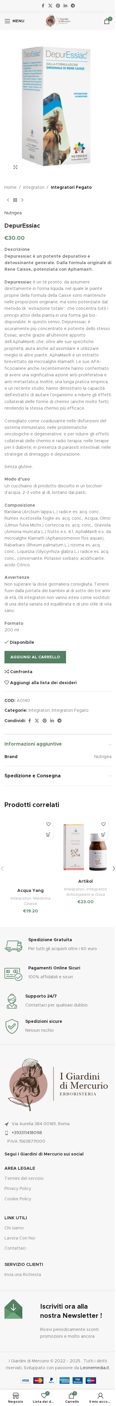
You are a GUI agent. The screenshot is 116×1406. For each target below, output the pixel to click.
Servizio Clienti (23, 1265)
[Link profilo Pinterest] (58, 6)
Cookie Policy (17, 1199)
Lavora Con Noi (19, 1238)
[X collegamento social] (50, 6)
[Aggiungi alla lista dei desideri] (48, 824)
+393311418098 (27, 1133)
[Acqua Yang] (30, 850)
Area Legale (19, 1168)
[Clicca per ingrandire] (15, 167)
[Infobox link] (58, 946)
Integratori (33, 188)
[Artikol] (85, 846)
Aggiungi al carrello (35, 657)
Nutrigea (13, 213)
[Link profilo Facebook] (42, 6)
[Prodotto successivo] (22, 200)
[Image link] (13, 1309)
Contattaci (15, 1248)
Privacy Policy (17, 1189)
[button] (48, 834)
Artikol (85, 881)
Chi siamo (14, 1228)
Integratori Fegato (71, 188)
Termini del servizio (24, 1179)
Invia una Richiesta (22, 1275)
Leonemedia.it (94, 1368)
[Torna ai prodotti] (15, 200)
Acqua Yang (30, 891)
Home (10, 188)
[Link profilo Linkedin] (65, 6)
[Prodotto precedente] (8, 200)
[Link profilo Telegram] (73, 6)
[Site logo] (58, 21)
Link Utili (15, 1218)
